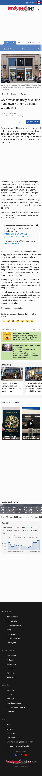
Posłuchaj (34, 122)
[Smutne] (27, 321)
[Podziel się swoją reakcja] (7, 122)
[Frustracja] (32, 321)
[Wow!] (22, 321)
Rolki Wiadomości (9, 402)
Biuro (4, 719)
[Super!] (8, 321)
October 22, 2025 (11, 244)
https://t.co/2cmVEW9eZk (15, 234)
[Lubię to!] (3, 321)
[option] (20, 617)
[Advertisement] (21, 21)
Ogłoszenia (6, 612)
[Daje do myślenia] (18, 321)
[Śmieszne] (13, 321)
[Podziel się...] (19, 122)
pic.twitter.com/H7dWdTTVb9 (17, 236)
